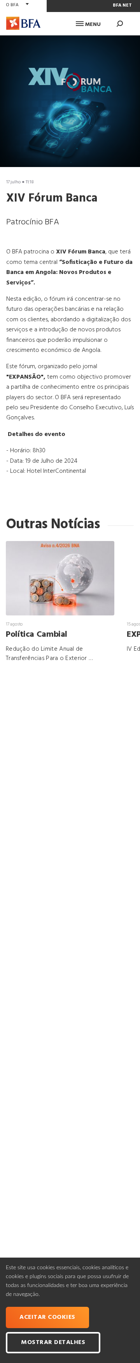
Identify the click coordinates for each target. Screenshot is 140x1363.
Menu (92, 24)
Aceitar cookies (47, 1317)
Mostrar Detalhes (53, 1342)
